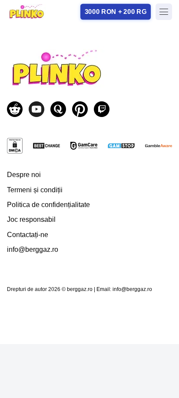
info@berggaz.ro (32, 249)
